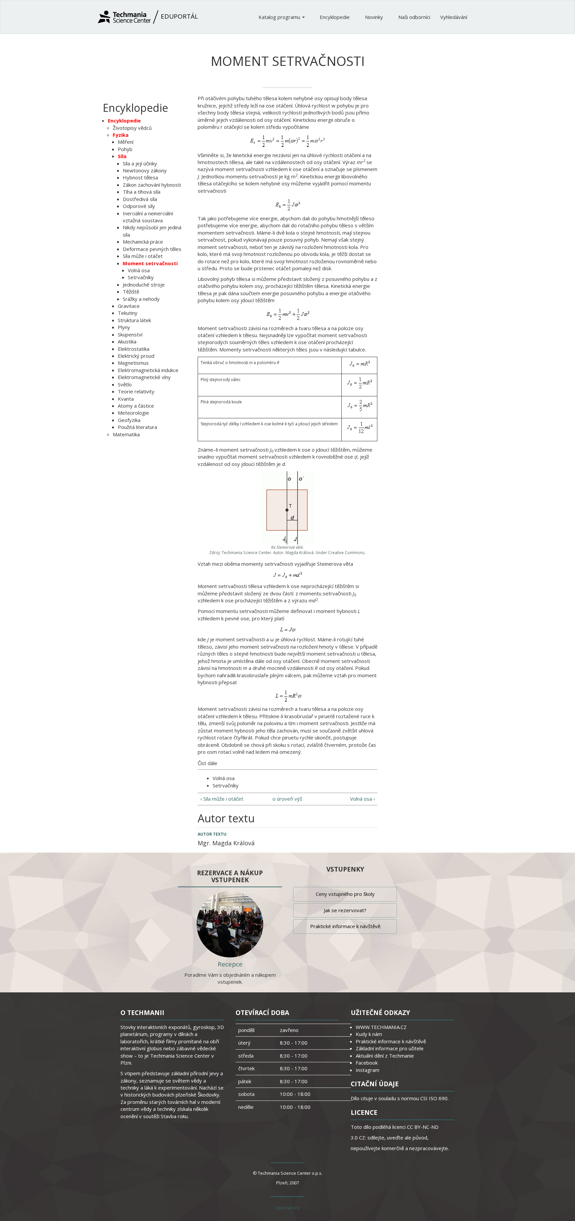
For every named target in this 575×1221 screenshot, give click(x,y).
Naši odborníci (414, 17)
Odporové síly (139, 206)
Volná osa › (362, 798)
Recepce (230, 964)
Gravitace (129, 306)
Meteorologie (133, 412)
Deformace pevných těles (152, 249)
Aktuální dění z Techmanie (385, 1055)
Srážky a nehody (141, 299)
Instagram (367, 1070)
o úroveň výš (287, 798)
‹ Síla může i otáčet (221, 798)
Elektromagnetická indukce (148, 370)
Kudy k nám (369, 1034)
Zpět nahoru (287, 1208)
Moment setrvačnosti (150, 263)
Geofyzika (129, 420)
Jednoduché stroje (144, 284)
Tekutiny (127, 312)
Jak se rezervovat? (345, 910)
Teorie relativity (136, 391)
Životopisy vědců (132, 127)
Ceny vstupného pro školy (345, 894)
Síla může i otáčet (143, 256)
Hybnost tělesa (140, 177)
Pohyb (125, 149)
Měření (125, 141)
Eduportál (178, 16)
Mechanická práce (143, 241)
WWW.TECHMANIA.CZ (381, 1027)
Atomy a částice (136, 405)
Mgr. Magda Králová (226, 843)
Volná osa (139, 270)
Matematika (126, 434)
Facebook (367, 1062)
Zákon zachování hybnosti (152, 184)
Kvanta (126, 398)
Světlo (125, 384)
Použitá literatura (137, 427)
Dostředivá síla (140, 199)
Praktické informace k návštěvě (345, 926)
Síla (122, 156)
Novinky (374, 17)
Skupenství (130, 334)
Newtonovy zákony (145, 170)
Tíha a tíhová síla (141, 191)
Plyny (124, 327)
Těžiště (131, 291)
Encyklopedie (335, 17)
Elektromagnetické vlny (144, 377)
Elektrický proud (136, 355)
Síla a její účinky (140, 163)
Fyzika (120, 134)
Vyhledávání (453, 17)
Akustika (127, 341)
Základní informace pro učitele (390, 1048)
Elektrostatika (133, 348)
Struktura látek (134, 320)
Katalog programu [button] (280, 17)
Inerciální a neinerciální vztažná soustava (148, 217)
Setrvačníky (141, 277)
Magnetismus (133, 362)
